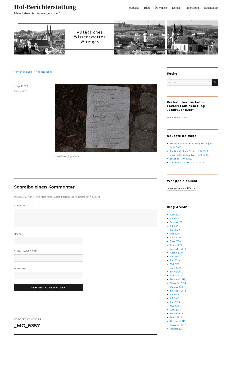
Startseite (134, 7)
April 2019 (175, 268)
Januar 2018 (176, 317)
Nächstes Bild (44, 71)
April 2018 (175, 309)
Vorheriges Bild (23, 71)
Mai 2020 (175, 233)
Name (18, 233)
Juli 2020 (174, 226)
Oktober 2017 (177, 328)
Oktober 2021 (177, 222)
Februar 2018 (176, 313)
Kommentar (24, 205)
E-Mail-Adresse (25, 251)
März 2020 (175, 241)
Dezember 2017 (177, 321)
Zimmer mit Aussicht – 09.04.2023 (187, 162)
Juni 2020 (175, 229)
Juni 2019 (175, 260)
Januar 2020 (176, 245)
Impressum (192, 7)
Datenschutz (211, 7)
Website (20, 268)
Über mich (161, 7)
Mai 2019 (175, 264)
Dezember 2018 (177, 279)
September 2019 (178, 249)
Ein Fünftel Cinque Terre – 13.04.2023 (189, 151)
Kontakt (176, 7)
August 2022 (176, 218)
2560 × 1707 (20, 91)
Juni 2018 (175, 302)
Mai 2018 (175, 306)
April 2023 (175, 214)
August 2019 (176, 252)
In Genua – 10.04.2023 (181, 158)
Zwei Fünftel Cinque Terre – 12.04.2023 (189, 155)
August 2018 (176, 294)
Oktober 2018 (177, 287)
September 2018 (178, 290)
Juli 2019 (174, 256)
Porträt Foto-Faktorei (177, 117)
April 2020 (175, 237)
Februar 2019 (176, 271)
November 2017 (178, 325)
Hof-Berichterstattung (45, 7)
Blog (147, 7)
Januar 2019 (176, 275)
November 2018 (178, 283)
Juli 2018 (174, 298)
